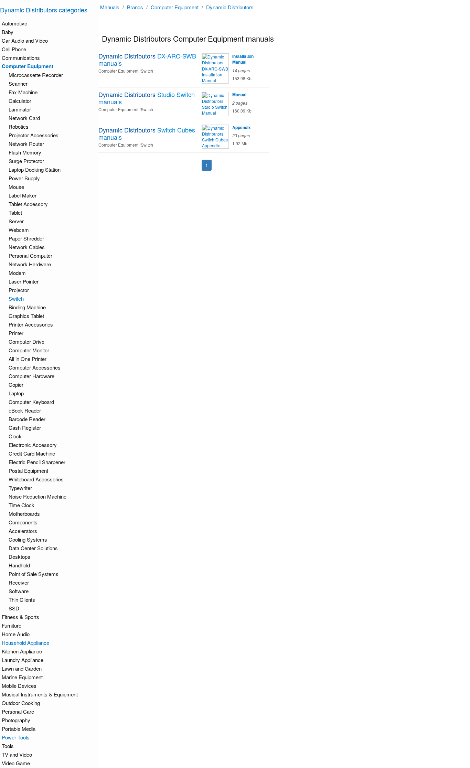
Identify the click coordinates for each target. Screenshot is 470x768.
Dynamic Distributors (230, 7)
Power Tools (16, 737)
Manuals (109, 7)
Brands (135, 7)
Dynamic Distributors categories (43, 9)
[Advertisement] (286, 227)
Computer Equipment (175, 7)
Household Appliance (25, 642)
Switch (16, 298)
